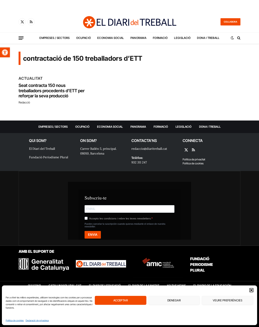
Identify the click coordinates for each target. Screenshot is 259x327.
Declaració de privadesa (37, 320)
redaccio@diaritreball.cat (149, 148)
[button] (5, 52)
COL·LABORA (230, 21)
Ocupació (83, 38)
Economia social (110, 38)
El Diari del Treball (42, 148)
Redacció (24, 102)
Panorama (138, 38)
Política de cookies (15, 320)
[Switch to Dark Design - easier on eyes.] (232, 38)
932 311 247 (139, 162)
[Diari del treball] (129, 21)
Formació (160, 38)
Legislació (182, 38)
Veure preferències (227, 300)
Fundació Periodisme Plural (48, 157)
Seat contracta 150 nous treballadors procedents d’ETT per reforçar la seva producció (52, 90)
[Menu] (21, 38)
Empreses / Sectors (54, 38)
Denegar (174, 300)
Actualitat (31, 78)
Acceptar (120, 300)
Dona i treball (208, 38)
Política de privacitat (194, 159)
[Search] (238, 38)
